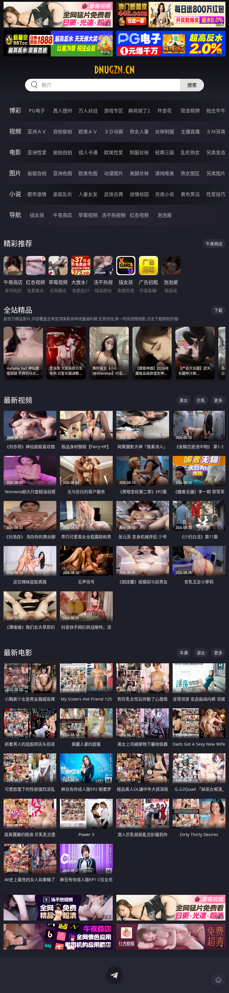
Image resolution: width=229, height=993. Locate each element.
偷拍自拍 (62, 152)
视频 (15, 131)
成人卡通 (88, 152)
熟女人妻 (139, 131)
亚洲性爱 (37, 152)
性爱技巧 (215, 194)
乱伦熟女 (190, 152)
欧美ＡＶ (88, 131)
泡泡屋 (164, 215)
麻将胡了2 (139, 110)
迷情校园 (139, 194)
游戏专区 (113, 110)
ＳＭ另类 (215, 131)
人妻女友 (88, 194)
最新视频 (18, 400)
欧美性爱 (113, 152)
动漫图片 (113, 173)
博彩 (15, 111)
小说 (15, 194)
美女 (184, 400)
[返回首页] (218, 980)
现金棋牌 (190, 110)
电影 (15, 152)
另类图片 (215, 173)
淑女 (201, 653)
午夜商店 (62, 215)
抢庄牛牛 (215, 110)
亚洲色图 (62, 173)
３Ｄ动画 (113, 131)
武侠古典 (113, 194)
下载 (218, 310)
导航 (15, 215)
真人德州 (62, 110)
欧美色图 (88, 173)
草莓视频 (88, 215)
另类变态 (215, 152)
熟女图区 (190, 173)
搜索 (192, 85)
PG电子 (37, 110)
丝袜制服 (164, 131)
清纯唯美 (164, 173)
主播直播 (190, 131)
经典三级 (164, 152)
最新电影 (18, 652)
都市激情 (37, 194)
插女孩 (37, 215)
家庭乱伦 (62, 194)
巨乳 (201, 400)
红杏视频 (139, 215)
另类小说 (164, 194)
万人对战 (88, 110)
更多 (218, 400)
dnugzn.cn (114, 70)
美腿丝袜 (139, 173)
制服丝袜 (139, 152)
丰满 (184, 653)
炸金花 (164, 110)
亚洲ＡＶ (37, 131)
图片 (15, 173)
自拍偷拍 (62, 131)
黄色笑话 (190, 194)
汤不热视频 (114, 215)
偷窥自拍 (37, 173)
